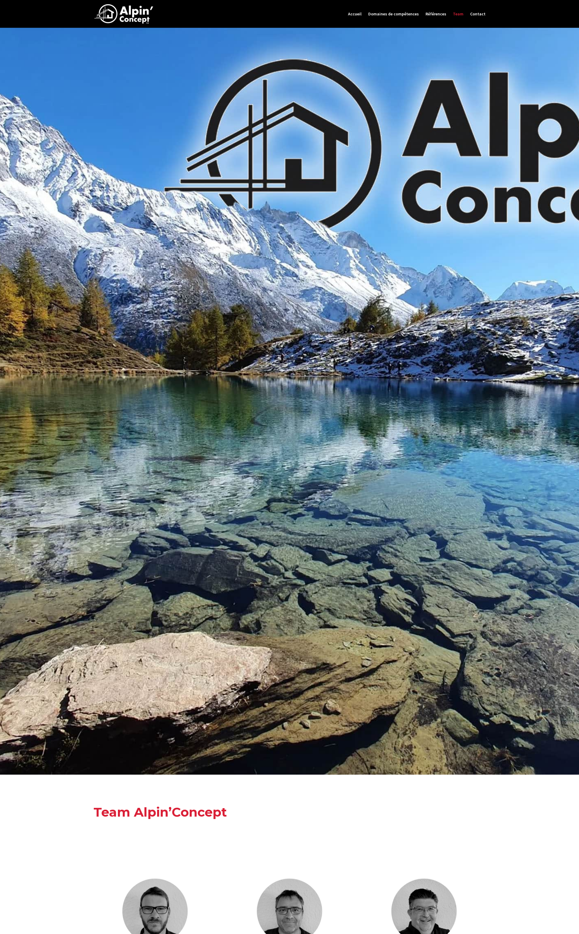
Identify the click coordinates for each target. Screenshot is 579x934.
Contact (478, 14)
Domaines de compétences (393, 14)
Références (436, 14)
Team (458, 14)
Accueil (355, 14)
